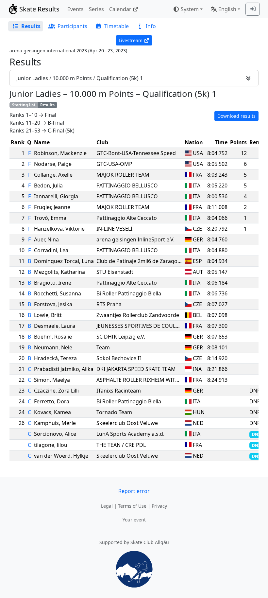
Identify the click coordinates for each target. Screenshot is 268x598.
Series (96, 9)
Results (47, 105)
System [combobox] (190, 9)
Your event (134, 520)
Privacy (159, 506)
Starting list (23, 105)
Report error (134, 491)
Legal (107, 506)
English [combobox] (227, 9)
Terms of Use (132, 506)
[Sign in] (252, 9)
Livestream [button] (130, 40)
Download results (236, 116)
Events (75, 9)
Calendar (120, 9)
